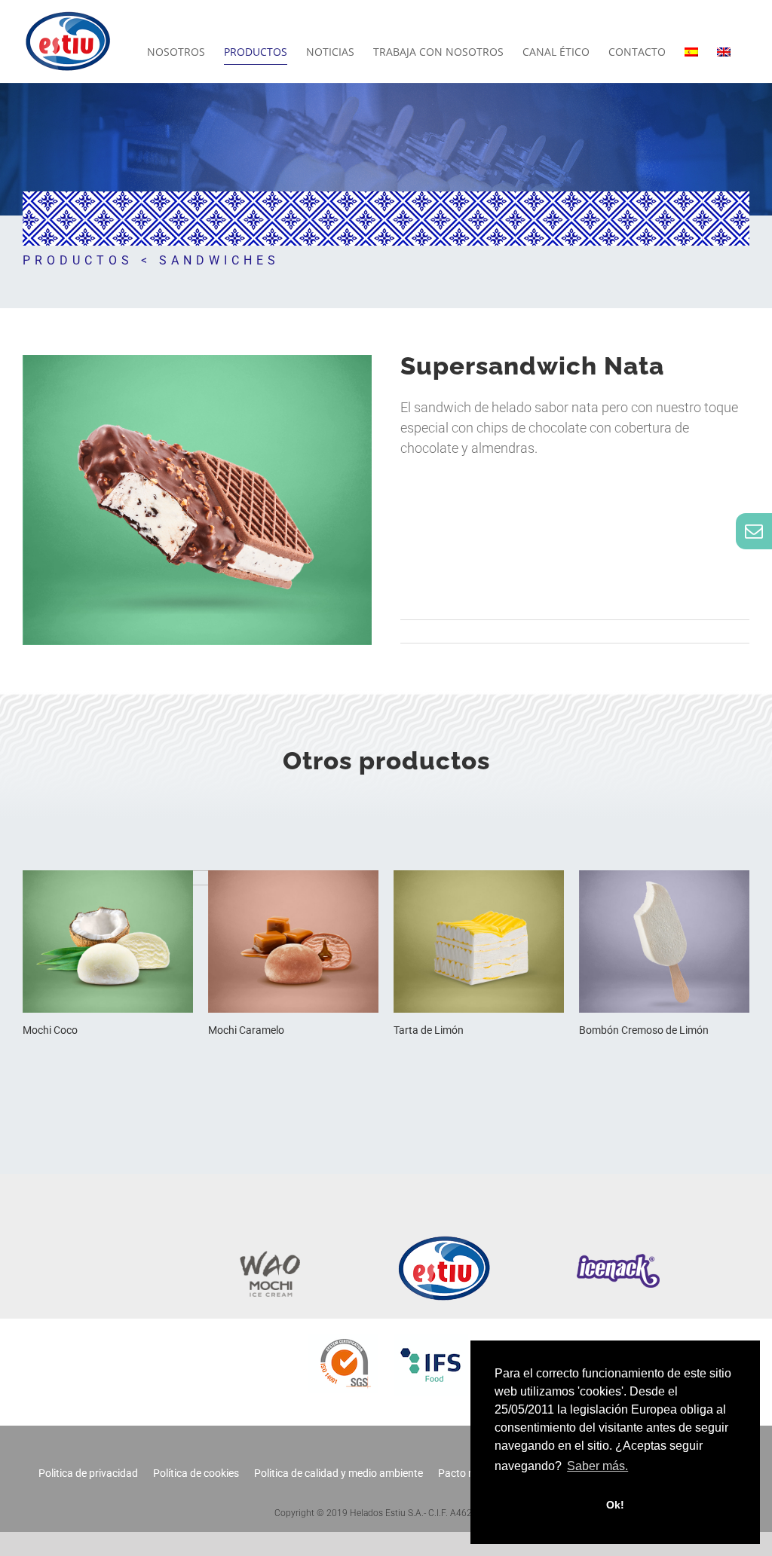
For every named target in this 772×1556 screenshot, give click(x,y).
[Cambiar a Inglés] (724, 52)
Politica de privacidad (88, 1473)
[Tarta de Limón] (479, 877)
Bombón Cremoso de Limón (644, 1030)
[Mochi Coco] (108, 877)
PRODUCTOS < (87, 260)
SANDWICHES (219, 260)
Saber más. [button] (597, 1466)
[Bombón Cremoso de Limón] (664, 877)
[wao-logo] (270, 1256)
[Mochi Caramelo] (293, 877)
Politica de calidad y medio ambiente (338, 1473)
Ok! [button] (615, 1505)
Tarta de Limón (429, 1030)
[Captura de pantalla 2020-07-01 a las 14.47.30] (343, 1339)
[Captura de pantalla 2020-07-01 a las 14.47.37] (431, 1339)
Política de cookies (196, 1473)
